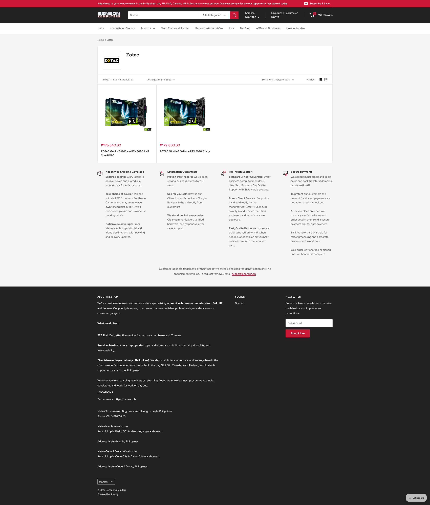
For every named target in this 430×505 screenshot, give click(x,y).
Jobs (231, 28)
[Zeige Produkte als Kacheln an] (320, 79)
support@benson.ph (244, 273)
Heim (100, 28)
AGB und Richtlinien (268, 28)
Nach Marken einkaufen (175, 28)
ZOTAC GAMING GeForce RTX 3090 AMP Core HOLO (125, 153)
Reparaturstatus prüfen (209, 28)
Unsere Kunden (295, 28)
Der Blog (245, 28)
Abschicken (298, 333)
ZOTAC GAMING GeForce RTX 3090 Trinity (185, 151)
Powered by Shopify (107, 494)
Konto (275, 16)
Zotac (110, 39)
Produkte (146, 28)
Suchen (239, 303)
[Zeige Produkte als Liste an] (325, 79)
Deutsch (103, 481)
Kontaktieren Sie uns (122, 28)
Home (100, 39)
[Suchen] (234, 15)
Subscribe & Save (320, 3)
